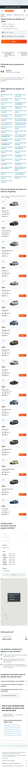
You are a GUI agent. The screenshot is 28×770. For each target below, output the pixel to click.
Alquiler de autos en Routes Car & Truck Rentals (20, 169)
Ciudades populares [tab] (8, 714)
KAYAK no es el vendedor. (8, 760)
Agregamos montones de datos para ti (11, 763)
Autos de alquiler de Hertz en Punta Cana (13, 735)
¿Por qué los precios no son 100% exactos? (13, 766)
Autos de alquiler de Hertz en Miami (12, 725)
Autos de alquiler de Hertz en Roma (12, 729)
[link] (14, 574)
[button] (26, 7)
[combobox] (8, 24)
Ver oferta (22, 216)
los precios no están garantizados (8, 756)
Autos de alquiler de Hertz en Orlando (12, 733)
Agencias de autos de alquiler (17, 745)
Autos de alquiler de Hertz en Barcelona (12, 731)
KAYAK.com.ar (3, 745)
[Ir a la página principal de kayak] (9, 11)
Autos (9, 745)
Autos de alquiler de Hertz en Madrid (12, 727)
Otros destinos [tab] (19, 714)
